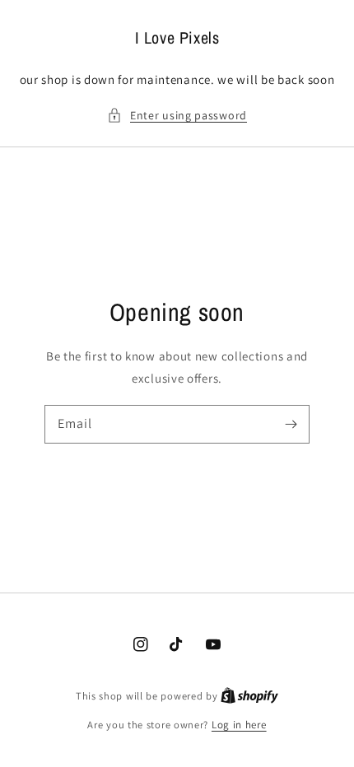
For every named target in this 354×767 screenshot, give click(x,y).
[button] (177, 115)
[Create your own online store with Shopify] (249, 696)
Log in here (239, 725)
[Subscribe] (290, 424)
